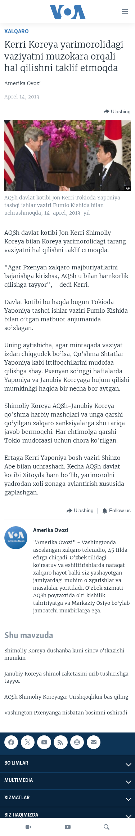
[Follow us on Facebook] (11, 742)
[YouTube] (67, 827)
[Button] (117, 111)
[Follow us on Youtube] (44, 742)
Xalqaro (16, 31)
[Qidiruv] (106, 827)
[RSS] (60, 742)
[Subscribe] (93, 742)
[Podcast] (77, 742)
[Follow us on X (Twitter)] (28, 742)
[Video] (28, 827)
